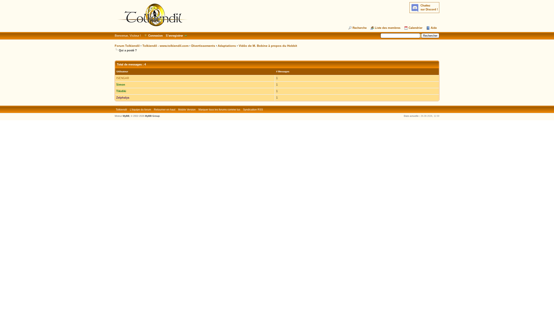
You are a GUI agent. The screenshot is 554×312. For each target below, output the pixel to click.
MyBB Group (152, 116)
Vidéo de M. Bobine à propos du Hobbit (268, 45)
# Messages (282, 71)
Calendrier (415, 27)
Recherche (360, 27)
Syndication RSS (253, 109)
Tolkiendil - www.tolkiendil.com (165, 45)
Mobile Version (187, 109)
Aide (434, 27)
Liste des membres (387, 27)
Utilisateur (122, 71)
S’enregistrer (174, 35)
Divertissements (203, 45)
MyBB (126, 116)
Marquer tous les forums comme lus (219, 109)
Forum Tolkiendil (127, 45)
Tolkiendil (121, 109)
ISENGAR (122, 78)
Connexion (155, 35)
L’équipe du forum (140, 109)
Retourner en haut (164, 109)
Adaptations (227, 45)
